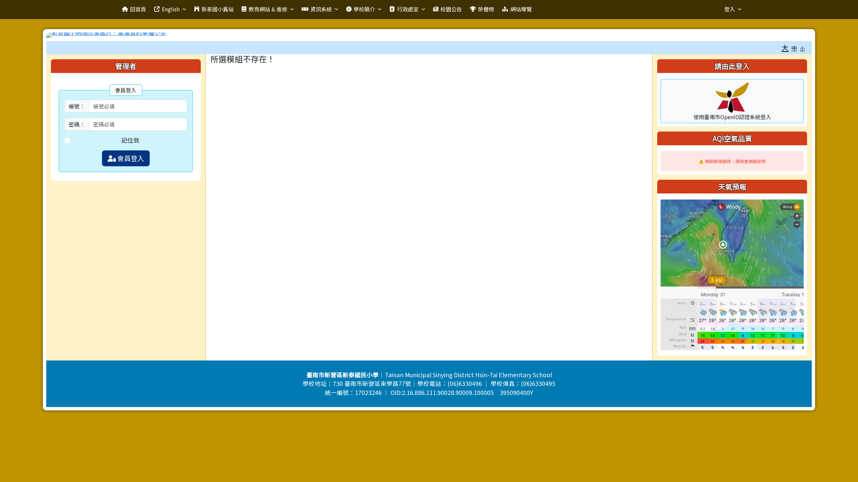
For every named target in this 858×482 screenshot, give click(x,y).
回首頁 (138, 9)
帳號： (77, 106)
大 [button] (785, 48)
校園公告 (451, 9)
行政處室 (408, 9)
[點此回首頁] (429, 35)
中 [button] (794, 48)
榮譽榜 (486, 9)
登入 (729, 9)
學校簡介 (364, 9)
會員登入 (130, 158)
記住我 (130, 140)
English (171, 9)
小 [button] (802, 48)
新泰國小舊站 (217, 9)
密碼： (77, 124)
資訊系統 (321, 9)
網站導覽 (521, 9)
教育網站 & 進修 (268, 9)
